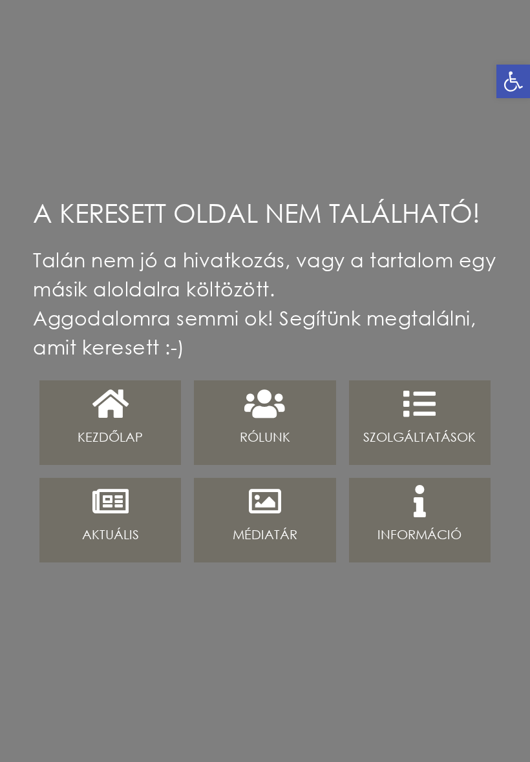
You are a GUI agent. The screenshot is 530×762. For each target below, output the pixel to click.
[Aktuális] (110, 501)
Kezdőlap (110, 436)
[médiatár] (265, 501)
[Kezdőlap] (110, 403)
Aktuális (110, 534)
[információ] (419, 501)
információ (419, 534)
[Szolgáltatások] (419, 403)
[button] (513, 81)
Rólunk (265, 436)
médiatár (265, 534)
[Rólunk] (265, 403)
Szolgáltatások (419, 436)
